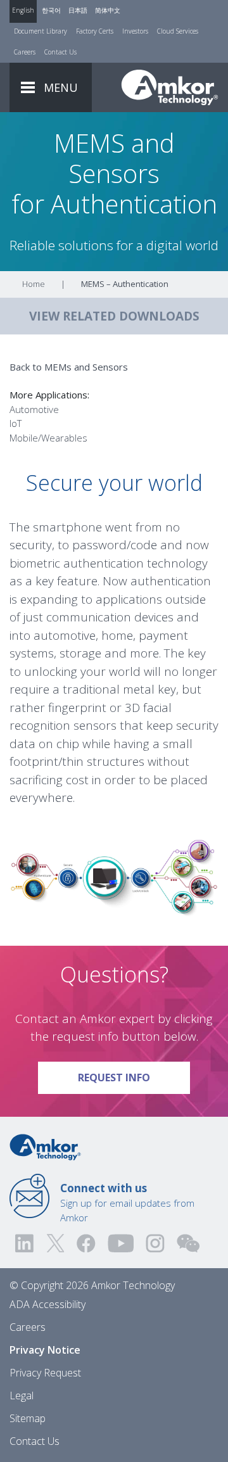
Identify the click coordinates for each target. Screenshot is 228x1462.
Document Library (40, 31)
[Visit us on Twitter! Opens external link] (55, 1243)
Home (33, 283)
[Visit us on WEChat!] (188, 1243)
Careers (24, 52)
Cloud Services (177, 31)
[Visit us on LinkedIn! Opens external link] (25, 1243)
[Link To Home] (169, 87)
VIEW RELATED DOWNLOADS (114, 316)
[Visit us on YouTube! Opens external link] (120, 1243)
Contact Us (60, 52)
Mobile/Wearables (48, 437)
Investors (135, 31)
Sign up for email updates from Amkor (127, 1202)
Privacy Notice (45, 1350)
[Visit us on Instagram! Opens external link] (155, 1243)
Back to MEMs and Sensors (69, 366)
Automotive (34, 409)
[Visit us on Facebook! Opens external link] (85, 1243)
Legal (22, 1395)
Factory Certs (94, 31)
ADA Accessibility (48, 1304)
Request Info (134, 1077)
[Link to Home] (45, 1146)
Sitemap (28, 1418)
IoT (16, 423)
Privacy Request (45, 1373)
